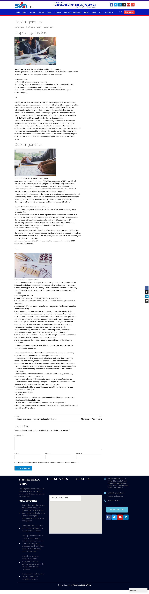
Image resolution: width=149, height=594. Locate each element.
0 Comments (49, 27)
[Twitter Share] (146, 292)
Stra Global (20, 27)
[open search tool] (120, 12)
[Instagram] (124, 4)
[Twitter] (115, 4)
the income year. (74, 235)
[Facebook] (111, 4)
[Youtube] (128, 4)
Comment (18, 435)
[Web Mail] (133, 4)
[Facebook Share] (146, 288)
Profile (130, 12)
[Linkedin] (120, 4)
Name (17, 454)
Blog (40, 27)
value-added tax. (29, 348)
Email (48, 454)
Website (79, 454)
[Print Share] (146, 301)
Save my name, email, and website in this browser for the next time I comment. (48, 462)
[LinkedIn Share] (146, 296)
